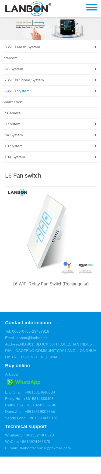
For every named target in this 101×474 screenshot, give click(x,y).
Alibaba (11, 374)
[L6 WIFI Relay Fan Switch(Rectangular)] (50, 232)
